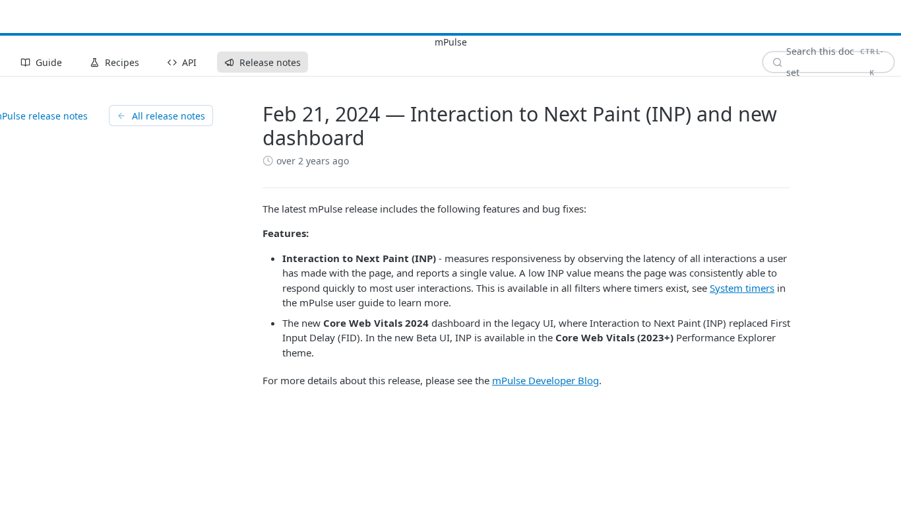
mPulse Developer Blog (545, 380)
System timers (742, 287)
